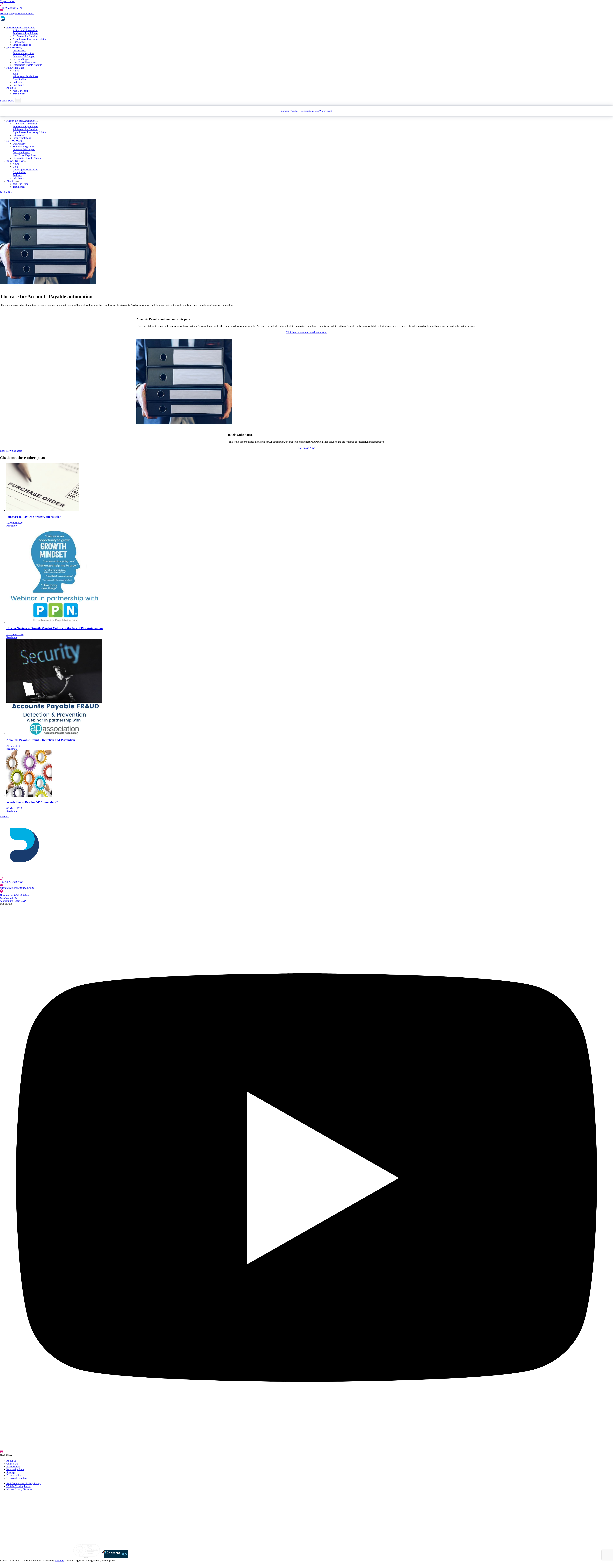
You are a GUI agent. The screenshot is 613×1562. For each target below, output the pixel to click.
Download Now (306, 448)
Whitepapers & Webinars (25, 76)
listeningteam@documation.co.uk (17, 13)
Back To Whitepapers (11, 450)
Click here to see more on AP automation (306, 332)
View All (4, 816)
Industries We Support (24, 56)
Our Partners (19, 50)
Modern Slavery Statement (19, 1489)
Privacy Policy (13, 1475)
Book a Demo (7, 100)
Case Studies (19, 79)
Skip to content (7, 1)
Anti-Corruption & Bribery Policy (23, 1483)
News (16, 70)
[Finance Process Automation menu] (36, 121)
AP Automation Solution (25, 36)
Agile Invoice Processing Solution (30, 39)
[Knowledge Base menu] (25, 161)
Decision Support (21, 59)
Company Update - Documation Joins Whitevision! (306, 111)
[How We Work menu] (23, 141)
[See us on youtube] (306, 1449)
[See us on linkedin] (306, 1452)
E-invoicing (19, 42)
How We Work (14, 47)
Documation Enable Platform (27, 65)
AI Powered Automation (25, 30)
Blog (15, 73)
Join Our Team (20, 90)
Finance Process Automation (20, 27)
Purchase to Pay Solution (25, 33)
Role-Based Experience (25, 62)
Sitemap (10, 1472)
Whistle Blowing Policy (18, 1486)
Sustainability (13, 1466)
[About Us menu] (17, 181)
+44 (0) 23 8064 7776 (11, 7)
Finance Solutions (22, 44)
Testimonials (19, 93)
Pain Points (18, 85)
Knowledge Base (15, 67)
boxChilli (59, 1560)
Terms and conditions (17, 1478)
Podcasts (17, 82)
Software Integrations (23, 53)
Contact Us (12, 1463)
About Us (11, 87)
